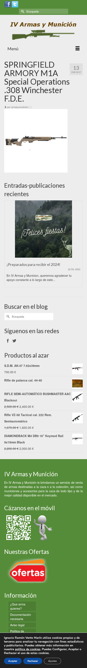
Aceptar (12, 661)
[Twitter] (15, 4)
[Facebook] (7, 4)
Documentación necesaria (20, 616)
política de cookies (27, 649)
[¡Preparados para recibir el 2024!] (43, 229)
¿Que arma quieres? (17, 606)
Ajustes (52, 661)
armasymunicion (19, 107)
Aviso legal (17, 625)
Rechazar (32, 661)
